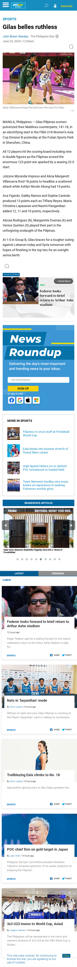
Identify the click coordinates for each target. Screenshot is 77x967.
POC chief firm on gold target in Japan (37, 849)
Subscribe (67, 6)
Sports (9, 19)
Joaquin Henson (18, 930)
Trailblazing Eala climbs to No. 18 (33, 775)
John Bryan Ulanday (15, 36)
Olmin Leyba (16, 707)
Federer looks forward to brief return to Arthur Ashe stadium (38, 623)
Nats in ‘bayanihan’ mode (27, 700)
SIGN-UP (23, 388)
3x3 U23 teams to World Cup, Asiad (35, 924)
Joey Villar (15, 856)
